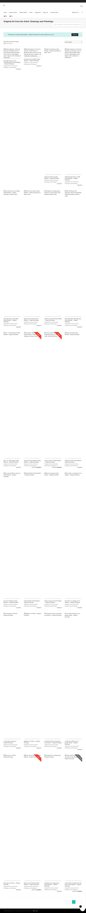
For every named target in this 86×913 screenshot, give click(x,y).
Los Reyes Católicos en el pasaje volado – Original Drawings (72, 743)
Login (81, 6)
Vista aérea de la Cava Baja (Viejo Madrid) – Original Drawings (11, 320)
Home (55, 24)
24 (7, 43)
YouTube (80, 1)
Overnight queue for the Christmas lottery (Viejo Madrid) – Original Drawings (12, 62)
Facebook (77, 1)
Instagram (82, 1)
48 (9, 43)
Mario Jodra (35, 910)
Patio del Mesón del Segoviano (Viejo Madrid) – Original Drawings (73, 320)
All (11, 43)
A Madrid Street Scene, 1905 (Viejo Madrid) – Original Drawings (72, 178)
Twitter (75, 1)
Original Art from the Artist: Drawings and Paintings (67, 24)
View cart (75, 34)
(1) (75, 12)
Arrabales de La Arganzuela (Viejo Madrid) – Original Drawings (51, 884)
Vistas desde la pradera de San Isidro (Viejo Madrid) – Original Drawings (73, 884)
